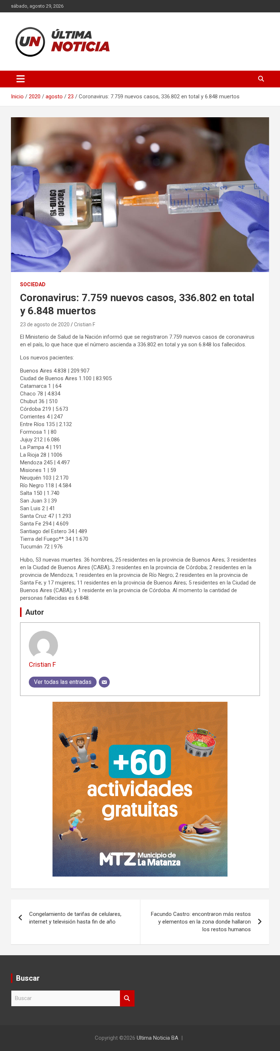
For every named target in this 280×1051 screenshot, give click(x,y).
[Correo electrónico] (104, 682)
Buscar (127, 998)
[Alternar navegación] (20, 79)
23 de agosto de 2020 (45, 324)
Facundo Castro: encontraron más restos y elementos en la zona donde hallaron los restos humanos (201, 922)
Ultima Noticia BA (157, 1038)
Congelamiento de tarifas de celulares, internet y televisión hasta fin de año (75, 918)
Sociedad (33, 284)
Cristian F (84, 324)
